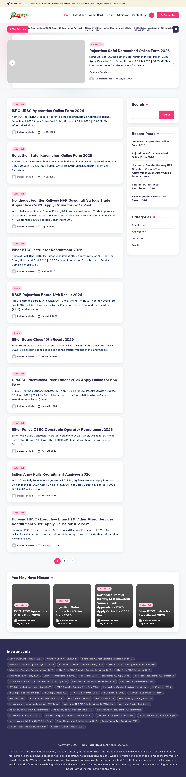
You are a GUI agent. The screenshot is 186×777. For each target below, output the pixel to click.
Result (17, 288)
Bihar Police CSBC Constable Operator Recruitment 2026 (62, 429)
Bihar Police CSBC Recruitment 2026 (133, 670)
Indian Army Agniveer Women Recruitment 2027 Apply (33, 704)
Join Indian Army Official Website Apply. (157, 715)
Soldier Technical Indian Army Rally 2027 (27, 727)
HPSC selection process (79, 698)
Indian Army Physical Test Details (134, 704)
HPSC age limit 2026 (161, 687)
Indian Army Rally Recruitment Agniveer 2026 (51, 474)
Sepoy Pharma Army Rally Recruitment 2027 (77, 721)
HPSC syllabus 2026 (104, 698)
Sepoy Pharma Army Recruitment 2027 (119, 721)
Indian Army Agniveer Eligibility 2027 (135, 698)
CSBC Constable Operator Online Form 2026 (77, 687)
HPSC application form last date (24, 693)
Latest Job (96, 44)
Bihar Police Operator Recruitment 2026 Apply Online (105, 676)
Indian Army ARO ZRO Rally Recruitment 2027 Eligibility (88, 704)
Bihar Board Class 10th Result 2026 (43, 339)
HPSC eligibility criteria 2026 (85, 693)
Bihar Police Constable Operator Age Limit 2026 (31, 664)
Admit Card (139, 225)
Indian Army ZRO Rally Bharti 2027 (24, 715)
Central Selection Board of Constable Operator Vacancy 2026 (38, 681)
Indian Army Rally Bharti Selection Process (72, 710)
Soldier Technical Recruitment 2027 (67, 727)
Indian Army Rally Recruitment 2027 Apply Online (119, 710)
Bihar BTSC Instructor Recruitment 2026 (93, 28)
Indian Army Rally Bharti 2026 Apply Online (28, 710)
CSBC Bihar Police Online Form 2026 (136, 681)
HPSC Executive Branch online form (146, 693)
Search (138, 104)
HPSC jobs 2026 (16, 698)
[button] (168, 15)
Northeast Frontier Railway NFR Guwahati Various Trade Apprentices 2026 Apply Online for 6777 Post (152, 171)
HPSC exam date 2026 (113, 693)
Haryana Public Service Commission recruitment (125, 687)
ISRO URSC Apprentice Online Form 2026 (48, 111)
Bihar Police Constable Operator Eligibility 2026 (81, 664)
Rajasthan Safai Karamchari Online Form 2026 (129, 51)
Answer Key (139, 231)
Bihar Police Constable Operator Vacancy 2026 (31, 670)
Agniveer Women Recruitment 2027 (25, 659)
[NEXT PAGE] (73, 561)
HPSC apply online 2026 (55, 693)
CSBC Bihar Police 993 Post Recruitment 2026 (93, 681)
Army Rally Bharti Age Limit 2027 (62, 659)
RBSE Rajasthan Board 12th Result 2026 (142, 28)
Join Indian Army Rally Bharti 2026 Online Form (30, 721)
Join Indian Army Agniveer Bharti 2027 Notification (69, 715)
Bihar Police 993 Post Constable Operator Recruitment (107, 659)
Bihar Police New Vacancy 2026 (24, 676)
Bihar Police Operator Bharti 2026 (59, 676)
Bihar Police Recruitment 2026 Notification (154, 676)
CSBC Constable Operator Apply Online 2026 (30, 687)
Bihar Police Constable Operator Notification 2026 (132, 664)
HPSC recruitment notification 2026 (46, 698)
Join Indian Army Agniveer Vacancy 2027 (115, 715)
